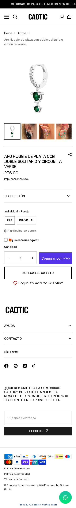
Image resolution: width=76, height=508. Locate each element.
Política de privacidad (17, 473)
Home (8, 33)
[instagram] (25, 365)
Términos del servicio (16, 479)
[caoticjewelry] (38, 16)
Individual (27, 221)
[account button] (62, 16)
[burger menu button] (6, 16)
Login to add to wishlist (40, 283)
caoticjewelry (29, 485)
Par (11, 221)
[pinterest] (15, 365)
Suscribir (35, 431)
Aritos (22, 33)
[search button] (15, 16)
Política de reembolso (17, 468)
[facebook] (6, 365)
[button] (69, 16)
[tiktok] (34, 365)
